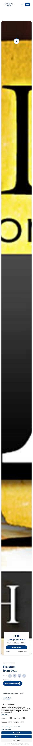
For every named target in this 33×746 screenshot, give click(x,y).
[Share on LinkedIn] (19, 676)
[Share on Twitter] (14, 676)
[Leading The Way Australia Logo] (9, 4)
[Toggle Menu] (27, 4)
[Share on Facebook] (10, 676)
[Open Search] (22, 4)
